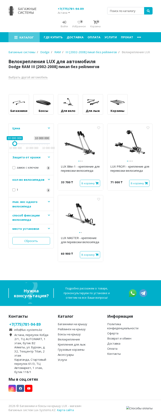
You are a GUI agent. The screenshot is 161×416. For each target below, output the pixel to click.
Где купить (53, 37)
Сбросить (31, 241)
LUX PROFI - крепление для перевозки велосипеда (129, 168)
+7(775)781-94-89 (71, 9)
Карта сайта (65, 410)
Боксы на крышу (69, 334)
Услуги (110, 37)
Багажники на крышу (72, 324)
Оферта (112, 333)
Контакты (114, 354)
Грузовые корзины (71, 349)
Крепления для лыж (72, 344)
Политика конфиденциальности (122, 326)
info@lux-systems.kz (28, 330)
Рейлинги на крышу (72, 329)
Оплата (94, 37)
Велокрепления (69, 339)
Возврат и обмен (119, 338)
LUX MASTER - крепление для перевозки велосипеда (80, 240)
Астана (63, 13)
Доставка (75, 37)
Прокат (127, 37)
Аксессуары (66, 355)
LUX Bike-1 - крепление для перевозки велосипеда (80, 168)
